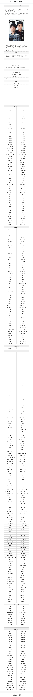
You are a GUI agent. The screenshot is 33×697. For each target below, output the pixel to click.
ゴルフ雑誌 (23, 152)
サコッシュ (23, 158)
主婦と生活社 (23, 620)
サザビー (22, 441)
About (5, 692)
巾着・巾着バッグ (23, 164)
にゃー (23, 505)
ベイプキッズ (23, 541)
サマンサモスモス (10, 445)
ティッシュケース (23, 172)
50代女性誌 (10, 641)
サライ (23, 315)
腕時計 (10, 124)
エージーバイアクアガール (10, 393)
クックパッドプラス (23, 291)
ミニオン (10, 563)
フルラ (10, 533)
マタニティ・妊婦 (10, 657)
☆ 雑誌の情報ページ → (16, 83)
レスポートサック (23, 587)
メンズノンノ (10, 313)
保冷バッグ (10, 122)
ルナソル (10, 585)
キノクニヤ (10, 427)
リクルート (10, 624)
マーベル (10, 553)
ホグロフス (10, 549)
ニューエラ (10, 503)
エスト (10, 401)
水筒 (10, 212)
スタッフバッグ (10, 166)
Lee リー (23, 579)
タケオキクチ (23, 475)
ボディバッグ (23, 156)
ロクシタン (23, 591)
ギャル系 (22, 651)
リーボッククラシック (10, 581)
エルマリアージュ (10, 305)
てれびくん (10, 335)
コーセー (10, 435)
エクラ (10, 255)
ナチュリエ (10, 501)
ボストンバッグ (10, 120)
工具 (23, 202)
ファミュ (10, 535)
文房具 (23, 130)
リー (23, 255)
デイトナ (22, 323)
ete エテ (10, 403)
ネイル (10, 180)
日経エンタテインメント (23, 331)
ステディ (10, 235)
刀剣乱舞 (10, 499)
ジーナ (10, 269)
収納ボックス (10, 218)
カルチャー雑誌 (10, 669)
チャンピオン (10, 481)
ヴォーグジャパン (23, 271)
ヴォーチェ (10, 245)
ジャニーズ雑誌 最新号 (10, 687)
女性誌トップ (10, 631)
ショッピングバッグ (23, 162)
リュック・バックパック (10, 154)
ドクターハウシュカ (22, 491)
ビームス (10, 521)
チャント (10, 339)
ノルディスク (23, 509)
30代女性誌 (10, 639)
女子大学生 (23, 635)
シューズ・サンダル (23, 190)
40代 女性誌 (10, 140)
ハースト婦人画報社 (22, 612)
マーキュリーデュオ (10, 555)
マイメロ (22, 551)
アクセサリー (10, 190)
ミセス (23, 269)
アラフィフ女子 (23, 677)
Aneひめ (22, 335)
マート (10, 289)
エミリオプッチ (10, 399)
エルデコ (10, 301)
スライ (23, 467)
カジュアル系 (10, 643)
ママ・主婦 (23, 657)
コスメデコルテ (10, 441)
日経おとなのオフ (10, 333)
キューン (10, 425)
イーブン (10, 341)
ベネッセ (22, 624)
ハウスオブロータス (10, 513)
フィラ (23, 531)
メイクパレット (22, 184)
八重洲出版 (23, 622)
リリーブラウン (10, 583)
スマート (22, 309)
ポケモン (10, 551)
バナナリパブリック (22, 513)
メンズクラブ (23, 313)
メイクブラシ (10, 186)
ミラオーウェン (23, 565)
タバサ (23, 477)
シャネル (10, 449)
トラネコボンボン (10, 495)
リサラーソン (23, 581)
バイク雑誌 (10, 152)
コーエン (22, 433)
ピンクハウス (23, 527)
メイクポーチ (10, 168)
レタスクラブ (10, 287)
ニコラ (10, 231)
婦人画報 (10, 299)
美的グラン (10, 271)
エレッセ (22, 403)
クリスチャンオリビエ (23, 429)
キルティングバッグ (10, 164)
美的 (10, 247)
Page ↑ (27, 692)
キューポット (23, 425)
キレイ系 (10, 653)
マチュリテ (23, 557)
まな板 (10, 210)
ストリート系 (23, 643)
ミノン (23, 561)
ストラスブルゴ (10, 463)
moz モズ (23, 571)
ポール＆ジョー (23, 547)
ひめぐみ (10, 337)
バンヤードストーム (10, 519)
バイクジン (23, 329)
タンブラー (10, 208)
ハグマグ (10, 281)
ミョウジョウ (10, 309)
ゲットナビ (23, 317)
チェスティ (10, 479)
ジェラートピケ (10, 451)
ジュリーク (10, 455)
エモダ (23, 399)
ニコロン (10, 505)
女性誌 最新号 (10, 681)
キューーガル (10, 275)
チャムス (22, 479)
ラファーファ (10, 267)
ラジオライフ (10, 325)
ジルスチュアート (10, 453)
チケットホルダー (10, 172)
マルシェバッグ (10, 162)
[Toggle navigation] (31, 3)
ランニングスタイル (10, 343)
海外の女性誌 (23, 671)
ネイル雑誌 (10, 665)
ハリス (23, 515)
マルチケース (23, 174)
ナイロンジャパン (23, 273)
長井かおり (10, 601)
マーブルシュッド (23, 555)
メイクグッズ (10, 118)
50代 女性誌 (23, 140)
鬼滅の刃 (10, 423)
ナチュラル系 (10, 645)
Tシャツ (10, 196)
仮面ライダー (23, 421)
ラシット (10, 575)
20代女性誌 (23, 637)
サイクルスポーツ (23, 327)
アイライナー (23, 182)
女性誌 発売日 (22, 679)
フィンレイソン (23, 539)
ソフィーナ (23, 473)
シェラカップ (23, 206)
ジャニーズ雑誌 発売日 (23, 685)
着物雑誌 (22, 661)
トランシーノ (23, 495)
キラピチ (10, 277)
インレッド (23, 237)
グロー (10, 233)
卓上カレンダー (22, 224)
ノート (23, 200)
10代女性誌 (10, 637)
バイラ (10, 249)
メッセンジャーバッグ (23, 154)
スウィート (23, 235)
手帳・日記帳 (10, 130)
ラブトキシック (23, 577)
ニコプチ (22, 275)
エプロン (22, 208)
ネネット (10, 507)
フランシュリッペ (23, 537)
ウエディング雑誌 (23, 146)
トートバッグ (23, 118)
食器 (23, 210)
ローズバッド (10, 591)
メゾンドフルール (10, 561)
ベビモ (10, 285)
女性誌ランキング (23, 631)
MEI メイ (10, 571)
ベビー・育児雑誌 (10, 146)
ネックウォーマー (10, 192)
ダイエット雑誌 (23, 665)
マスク (23, 198)
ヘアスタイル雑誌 (10, 667)
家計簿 (10, 202)
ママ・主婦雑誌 (22, 144)
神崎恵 (23, 599)
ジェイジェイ (23, 265)
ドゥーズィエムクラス (23, 489)
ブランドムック (10, 144)
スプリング (10, 237)
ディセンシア (23, 485)
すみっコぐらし (23, 469)
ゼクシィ (22, 277)
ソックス (22, 196)
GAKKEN (23, 618)
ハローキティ (23, 517)
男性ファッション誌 (22, 689)
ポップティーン (10, 229)
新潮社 (23, 614)
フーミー (10, 531)
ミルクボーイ (10, 569)
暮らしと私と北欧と (10, 291)
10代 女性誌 (23, 136)
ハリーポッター (10, 517)
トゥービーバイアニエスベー (10, 491)
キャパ (10, 323)
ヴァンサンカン (22, 261)
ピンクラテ (10, 529)
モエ (10, 279)
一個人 (23, 321)
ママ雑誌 (10, 659)
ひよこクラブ (23, 281)
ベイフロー (10, 543)
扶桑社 (10, 616)
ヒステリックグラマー (23, 525)
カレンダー (10, 126)
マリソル (22, 253)
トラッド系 (10, 649)
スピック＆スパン (10, 461)
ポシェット (10, 158)
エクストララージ (10, 395)
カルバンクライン (10, 417)
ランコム (22, 575)
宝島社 (10, 606)
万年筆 (10, 178)
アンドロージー (22, 243)
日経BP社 (10, 618)
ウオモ (10, 315)
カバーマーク (23, 415)
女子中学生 (23, 633)
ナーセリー (23, 499)
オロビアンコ (10, 411)
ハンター (22, 519)
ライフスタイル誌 (10, 148)
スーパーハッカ (23, 459)
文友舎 (23, 610)
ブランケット (10, 194)
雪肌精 (10, 473)
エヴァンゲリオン (23, 393)
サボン (10, 443)
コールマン (10, 433)
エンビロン (10, 407)
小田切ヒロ (10, 599)
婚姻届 (10, 132)
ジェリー (22, 267)
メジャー (10, 204)
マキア (23, 245)
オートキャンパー (23, 325)
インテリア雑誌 (22, 148)
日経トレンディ (10, 331)
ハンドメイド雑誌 (10, 671)
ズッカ (10, 467)
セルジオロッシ (10, 471)
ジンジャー (10, 243)
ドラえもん (23, 497)
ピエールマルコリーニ (23, 523)
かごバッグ (10, 160)
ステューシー (23, 463)
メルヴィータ (23, 569)
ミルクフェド (10, 567)
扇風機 (23, 214)
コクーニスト (10, 439)
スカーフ (10, 188)
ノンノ (23, 251)
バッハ (10, 515)
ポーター (10, 545)
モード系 (22, 649)
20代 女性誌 (10, 138)
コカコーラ (10, 437)
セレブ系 (10, 651)
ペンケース (23, 176)
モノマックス (10, 311)
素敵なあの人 (10, 241)
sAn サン (23, 445)
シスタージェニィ (23, 451)
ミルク (23, 567)
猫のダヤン (23, 507)
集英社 (23, 606)
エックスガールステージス (10, 397)
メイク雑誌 (23, 663)
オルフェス (23, 409)
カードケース (10, 176)
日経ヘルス (23, 293)
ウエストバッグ (10, 156)
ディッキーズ (10, 487)
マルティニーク (23, 559)
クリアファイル (10, 128)
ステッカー (23, 126)
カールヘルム (10, 419)
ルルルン (22, 585)
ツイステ (10, 483)
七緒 (10, 297)
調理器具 (10, 206)
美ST (23, 247)
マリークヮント (10, 559)
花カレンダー (10, 224)
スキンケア (23, 116)
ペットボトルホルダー (23, 170)
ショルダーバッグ (23, 120)
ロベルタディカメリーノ (23, 595)
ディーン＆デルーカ (10, 485)
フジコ (23, 533)
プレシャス (10, 259)
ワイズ (10, 597)
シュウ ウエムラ (10, 459)
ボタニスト (23, 549)
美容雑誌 (10, 136)
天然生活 (22, 289)
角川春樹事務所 (10, 612)
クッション (23, 218)
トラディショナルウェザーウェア (23, 493)
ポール (10, 547)
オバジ (23, 411)
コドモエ (22, 279)
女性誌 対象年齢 (23, 681)
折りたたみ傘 (23, 216)
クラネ (10, 429)
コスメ (23, 114)
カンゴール (23, 419)
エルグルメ (23, 301)
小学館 (10, 608)
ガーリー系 (23, 645)
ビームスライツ (23, 521)
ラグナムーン (23, 573)
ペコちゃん (23, 543)
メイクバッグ (23, 166)
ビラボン (22, 529)
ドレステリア (10, 497)
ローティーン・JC (10, 673)
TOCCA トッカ (10, 493)
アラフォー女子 (10, 677)
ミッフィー (23, 563)
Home (16, 692)
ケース (10, 114)
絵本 (10, 134)
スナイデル (10, 465)
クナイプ (22, 427)
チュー (23, 481)
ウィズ (23, 249)
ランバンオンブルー (10, 579)
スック (23, 465)
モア (10, 251)
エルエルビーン (23, 405)
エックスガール (23, 395)
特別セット (23, 142)
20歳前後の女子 (10, 675)
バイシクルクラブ (10, 327)
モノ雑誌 (22, 134)
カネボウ (10, 415)
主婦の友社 (10, 614)
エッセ (23, 285)
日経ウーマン (10, 293)
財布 (23, 122)
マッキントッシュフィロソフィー (10, 557)
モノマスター (23, 311)
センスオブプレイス (22, 471)
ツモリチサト (23, 483)
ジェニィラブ (23, 449)
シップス (22, 447)
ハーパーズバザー (10, 261)
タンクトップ (23, 194)
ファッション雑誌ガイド (16, 2)
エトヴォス (23, 401)
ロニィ (23, 593)
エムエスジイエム (23, 397)
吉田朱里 (22, 601)
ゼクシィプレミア (23, 343)
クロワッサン (10, 295)
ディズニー (23, 487)
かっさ (23, 178)
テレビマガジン (22, 333)
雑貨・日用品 (23, 128)
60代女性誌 (23, 641)
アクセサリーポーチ (10, 170)
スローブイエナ (10, 469)
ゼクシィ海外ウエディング (23, 307)
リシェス (22, 299)
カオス (10, 413)
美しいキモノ (10, 303)
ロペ (10, 595)
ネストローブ (10, 509)
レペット (22, 589)
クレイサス (10, 431)
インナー (22, 124)
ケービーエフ (23, 431)
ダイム (10, 317)
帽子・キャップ (22, 192)
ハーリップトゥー (10, 511)
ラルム (23, 339)
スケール (22, 204)
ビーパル (10, 319)
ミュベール (10, 565)
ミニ (23, 231)
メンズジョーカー (23, 341)
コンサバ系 (23, 647)
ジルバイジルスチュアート (23, 453)
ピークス (22, 319)
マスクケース (10, 174)
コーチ (23, 435)
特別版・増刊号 (10, 685)
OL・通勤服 (23, 653)
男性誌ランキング (10, 689)
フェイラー (23, 535)
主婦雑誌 (22, 659)
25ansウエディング (23, 305)
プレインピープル (10, 541)
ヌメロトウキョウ (10, 273)
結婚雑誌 (10, 661)
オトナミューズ (10, 239)
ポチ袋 (23, 132)
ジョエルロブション (22, 455)
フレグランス (23, 220)
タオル (10, 200)
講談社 (23, 608)
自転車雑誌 (23, 150)
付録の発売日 (10, 348)
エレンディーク (10, 405)
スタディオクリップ (22, 461)
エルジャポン (23, 259)
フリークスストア (10, 539)
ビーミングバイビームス (10, 523)
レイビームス (10, 587)
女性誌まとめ (10, 633)
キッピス (22, 423)
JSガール (22, 337)
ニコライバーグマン (22, 503)
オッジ (23, 257)
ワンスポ (22, 597)
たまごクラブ (10, 283)
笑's (10, 447)
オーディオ (10, 220)
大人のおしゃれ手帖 (23, 239)
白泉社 (23, 616)
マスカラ (10, 182)
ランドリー (10, 577)
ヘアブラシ (23, 186)
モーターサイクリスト (10, 329)
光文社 (10, 610)
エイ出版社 (10, 622)
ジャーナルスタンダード (23, 457)
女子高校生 (10, 635)
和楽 (23, 295)
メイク (10, 116)
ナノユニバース (23, 501)
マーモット (23, 553)
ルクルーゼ (23, 583)
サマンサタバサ (23, 443)
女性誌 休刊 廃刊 (10, 683)
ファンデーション (10, 184)
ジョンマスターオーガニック (10, 457)
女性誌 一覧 (10, 679)
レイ (10, 265)
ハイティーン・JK (23, 673)
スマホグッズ (23, 222)
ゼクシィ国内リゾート (10, 307)
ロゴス (10, 593)
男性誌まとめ (23, 687)
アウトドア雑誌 (10, 150)
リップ (23, 180)
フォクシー (10, 537)
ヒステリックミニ (10, 527)
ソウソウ (10, 475)
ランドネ (10, 321)
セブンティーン (22, 229)
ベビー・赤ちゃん (23, 655)
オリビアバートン (10, 409)
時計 (23, 212)
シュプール (10, 253)
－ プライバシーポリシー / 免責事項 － (16, 694)
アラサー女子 (23, 675)
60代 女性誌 (10, 142)
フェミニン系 (10, 647)
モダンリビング (22, 303)
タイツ (10, 198)
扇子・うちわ (10, 216)
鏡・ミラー (23, 188)
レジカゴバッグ (22, 160)
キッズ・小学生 (10, 655)
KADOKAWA (10, 620)
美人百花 (22, 241)
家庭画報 (22, 297)
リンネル (22, 233)
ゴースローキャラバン (23, 439)
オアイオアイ (23, 407)
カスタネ (22, 413)
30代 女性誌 (23, 138)
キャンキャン (10, 263)
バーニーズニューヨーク (23, 511)
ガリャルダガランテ (22, 417)
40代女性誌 (23, 639)
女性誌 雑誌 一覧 (23, 683)
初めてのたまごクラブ (23, 283)
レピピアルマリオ (10, 589)
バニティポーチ (22, 168)
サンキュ (22, 287)
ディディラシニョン (10, 489)
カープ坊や (10, 421)
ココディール (23, 437)
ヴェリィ (10, 257)
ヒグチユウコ (10, 525)
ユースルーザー (10, 573)
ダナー (10, 477)
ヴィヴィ (22, 263)
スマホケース (10, 222)
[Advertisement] (16, 99)
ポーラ (23, 545)
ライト (10, 214)
